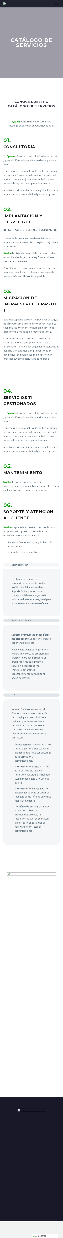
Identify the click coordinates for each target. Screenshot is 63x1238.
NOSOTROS (37, 8)
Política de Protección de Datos (31, 1179)
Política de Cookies (31, 1189)
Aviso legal (31, 1199)
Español (41, 1236)
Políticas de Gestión (32, 1210)
